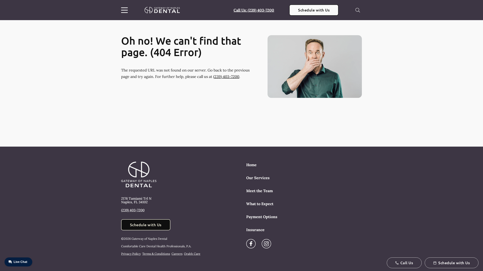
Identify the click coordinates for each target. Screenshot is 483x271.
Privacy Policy (131, 254)
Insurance (255, 229)
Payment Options (261, 216)
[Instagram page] (266, 243)
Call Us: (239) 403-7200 (254, 10)
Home (251, 164)
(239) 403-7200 (226, 76)
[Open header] (125, 10)
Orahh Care (192, 254)
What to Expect (259, 203)
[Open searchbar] (358, 10)
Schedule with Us (314, 10)
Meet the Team (259, 190)
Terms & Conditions (156, 254)
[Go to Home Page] (162, 10)
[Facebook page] (251, 243)
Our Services (258, 177)
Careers (177, 254)
